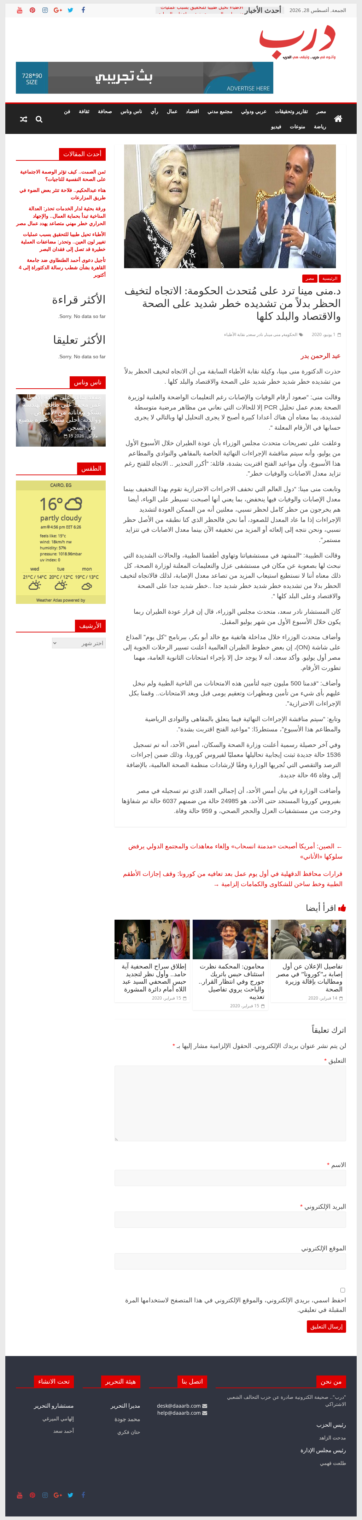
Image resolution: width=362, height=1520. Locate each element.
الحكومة (290, 334)
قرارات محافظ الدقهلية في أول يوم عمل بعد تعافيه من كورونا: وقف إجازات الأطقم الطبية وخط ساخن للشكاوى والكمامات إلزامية (233, 878)
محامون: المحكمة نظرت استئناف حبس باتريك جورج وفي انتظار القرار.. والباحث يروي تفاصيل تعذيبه (231, 981)
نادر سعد (255, 334)
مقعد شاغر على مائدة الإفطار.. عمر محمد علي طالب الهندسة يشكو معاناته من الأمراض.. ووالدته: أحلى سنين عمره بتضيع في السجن (59, 412)
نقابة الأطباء (234, 334)
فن (67, 111)
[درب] (338, 119)
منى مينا (273, 334)
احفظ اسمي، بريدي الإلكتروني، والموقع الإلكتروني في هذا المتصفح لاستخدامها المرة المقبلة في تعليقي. (235, 1305)
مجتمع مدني (220, 111)
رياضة (320, 126)
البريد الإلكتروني (323, 1206)
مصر (321, 111)
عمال (172, 111)
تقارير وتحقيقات (291, 111)
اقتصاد (192, 111)
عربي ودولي (254, 111)
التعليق (335, 1060)
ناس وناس (131, 111)
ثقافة (84, 111)
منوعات (297, 126)
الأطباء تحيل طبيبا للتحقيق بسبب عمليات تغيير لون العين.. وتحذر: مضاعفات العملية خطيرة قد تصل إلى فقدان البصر (63, 241)
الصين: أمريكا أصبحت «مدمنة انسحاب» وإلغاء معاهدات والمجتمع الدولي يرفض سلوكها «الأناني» (235, 851)
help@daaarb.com (179, 1412)
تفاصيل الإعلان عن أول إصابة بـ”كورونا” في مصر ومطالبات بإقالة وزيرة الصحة (309, 978)
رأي (154, 111)
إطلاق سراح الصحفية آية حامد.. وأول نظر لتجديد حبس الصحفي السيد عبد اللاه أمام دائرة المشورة (154, 978)
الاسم (336, 1164)
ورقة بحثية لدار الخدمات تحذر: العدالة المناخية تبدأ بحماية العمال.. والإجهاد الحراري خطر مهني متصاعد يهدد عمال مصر (61, 215)
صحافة (105, 111)
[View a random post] (23, 119)
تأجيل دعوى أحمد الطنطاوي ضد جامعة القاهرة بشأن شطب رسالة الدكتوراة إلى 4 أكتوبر (62, 267)
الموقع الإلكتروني (323, 1248)
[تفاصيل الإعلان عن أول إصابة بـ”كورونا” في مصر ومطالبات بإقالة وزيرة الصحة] (308, 924)
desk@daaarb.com (179, 1405)
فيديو (276, 126)
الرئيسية (329, 278)
